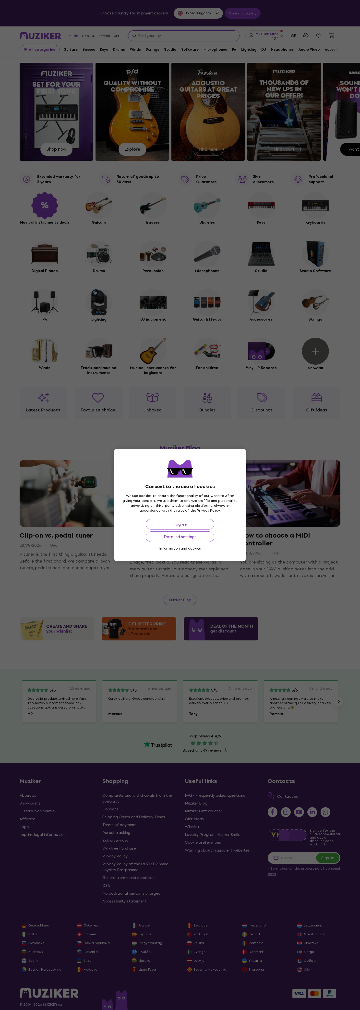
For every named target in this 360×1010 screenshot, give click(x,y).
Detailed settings (180, 537)
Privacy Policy (208, 510)
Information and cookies (180, 548)
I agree (180, 524)
